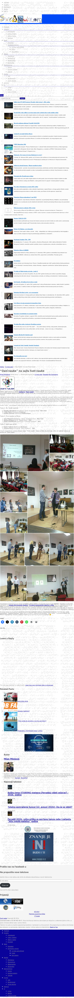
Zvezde (10, 72)
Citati (13, 49)
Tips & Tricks (12, 92)
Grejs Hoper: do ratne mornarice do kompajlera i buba (27, 303)
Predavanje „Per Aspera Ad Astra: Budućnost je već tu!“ (28, 155)
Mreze (10, 90)
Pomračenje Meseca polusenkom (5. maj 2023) (25, 197)
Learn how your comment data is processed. (39, 685)
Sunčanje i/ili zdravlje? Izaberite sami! (23, 335)
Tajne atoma (12, 81)
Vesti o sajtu (12, 36)
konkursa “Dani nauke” (26, 392)
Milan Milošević (5, 374)
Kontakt (6, 2)
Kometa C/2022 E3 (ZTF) (20, 218)
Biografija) (24, 778)
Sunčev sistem (12, 69)
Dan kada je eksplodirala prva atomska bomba (25, 313)
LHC (9, 76)
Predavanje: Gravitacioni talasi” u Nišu (30, 731)
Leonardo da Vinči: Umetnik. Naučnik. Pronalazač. (26, 345)
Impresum (7, 7)
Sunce (10, 67)
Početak (6, 27)
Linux (9, 87)
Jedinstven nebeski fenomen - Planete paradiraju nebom (28, 165)
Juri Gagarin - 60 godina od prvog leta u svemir (25, 282)
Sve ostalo (15, 52)
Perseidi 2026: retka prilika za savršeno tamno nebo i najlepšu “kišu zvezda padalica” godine (39, 820)
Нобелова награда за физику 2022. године (24, 208)
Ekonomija (11, 58)
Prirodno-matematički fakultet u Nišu (41, 605)
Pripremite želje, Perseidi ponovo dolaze (23, 176)
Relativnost (11, 78)
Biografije (11, 63)
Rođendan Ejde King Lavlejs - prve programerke (26, 292)
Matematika (12, 60)
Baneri (6, 9)
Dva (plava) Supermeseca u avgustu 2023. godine (26, 186)
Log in (6, 11)
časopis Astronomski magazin (18, 605)
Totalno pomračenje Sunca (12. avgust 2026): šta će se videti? (40, 807)
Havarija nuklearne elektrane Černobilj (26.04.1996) (27, 123)
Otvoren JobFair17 (24, 711)
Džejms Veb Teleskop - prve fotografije (23, 229)
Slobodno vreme (13, 45)
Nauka (6, 54)
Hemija (6, 83)
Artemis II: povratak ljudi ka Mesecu (23, 134)
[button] (24, 452)
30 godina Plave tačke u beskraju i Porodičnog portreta (27, 324)
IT (4, 85)
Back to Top (54, 927)
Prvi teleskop (17, 261)
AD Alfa (36, 912)
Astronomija (8, 65)
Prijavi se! (5, 885)
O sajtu (6, 5)
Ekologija (11, 56)
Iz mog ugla (9, 367)
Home (2, 367)
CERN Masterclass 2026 (20, 144)
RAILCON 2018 (23, 701)
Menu (2, 95)
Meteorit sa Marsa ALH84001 (21, 250)
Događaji (11, 43)
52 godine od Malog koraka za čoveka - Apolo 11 (26, 271)
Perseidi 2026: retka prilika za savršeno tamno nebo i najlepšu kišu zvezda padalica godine (36, 112)
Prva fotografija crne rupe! (20, 356)
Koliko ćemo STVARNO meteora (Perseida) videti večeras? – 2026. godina (38, 793)
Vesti (5, 40)
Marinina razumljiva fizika (37, 914)
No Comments (53, 374)
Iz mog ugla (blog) (18, 47)
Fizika (6, 74)
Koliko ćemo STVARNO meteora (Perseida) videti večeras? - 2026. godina (32, 102)
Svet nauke (3, 918)
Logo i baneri (12, 34)
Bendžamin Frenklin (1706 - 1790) (22, 239)
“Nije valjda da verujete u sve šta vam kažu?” (32, 721)
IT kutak (37, 916)
